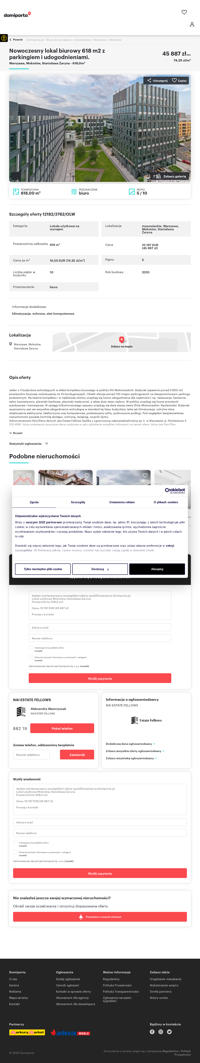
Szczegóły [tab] (78, 502)
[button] (4, 38)
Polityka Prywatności (117, 985)
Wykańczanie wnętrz (164, 985)
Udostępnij (160, 80)
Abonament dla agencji (72, 998)
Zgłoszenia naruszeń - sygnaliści (118, 999)
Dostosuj (98, 569)
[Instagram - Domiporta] (160, 1031)
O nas (13, 979)
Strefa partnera (160, 991)
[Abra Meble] (70, 1032)
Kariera (14, 985)
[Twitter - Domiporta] (169, 1031)
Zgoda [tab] (34, 502)
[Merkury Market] (27, 1032)
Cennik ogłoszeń (67, 985)
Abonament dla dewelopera (75, 1004)
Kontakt (14, 1004)
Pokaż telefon (62, 728)
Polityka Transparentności (121, 991)
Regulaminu (170, 1051)
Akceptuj (157, 569)
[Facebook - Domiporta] (152, 1031)
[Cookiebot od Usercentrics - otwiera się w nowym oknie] (168, 491)
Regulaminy (111, 979)
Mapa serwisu (18, 998)
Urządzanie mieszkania (165, 979)
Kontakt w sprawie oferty (73, 991)
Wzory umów (159, 998)
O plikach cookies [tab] (166, 502)
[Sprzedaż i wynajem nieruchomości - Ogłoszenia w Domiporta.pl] (17, 15)
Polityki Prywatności (182, 1052)
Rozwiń (18, 433)
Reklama (15, 991)
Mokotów (149, 229)
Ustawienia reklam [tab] (122, 502)
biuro (54, 287)
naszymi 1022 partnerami (44, 522)
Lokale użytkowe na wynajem (64, 227)
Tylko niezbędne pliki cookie (43, 569)
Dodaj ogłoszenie (68, 979)
